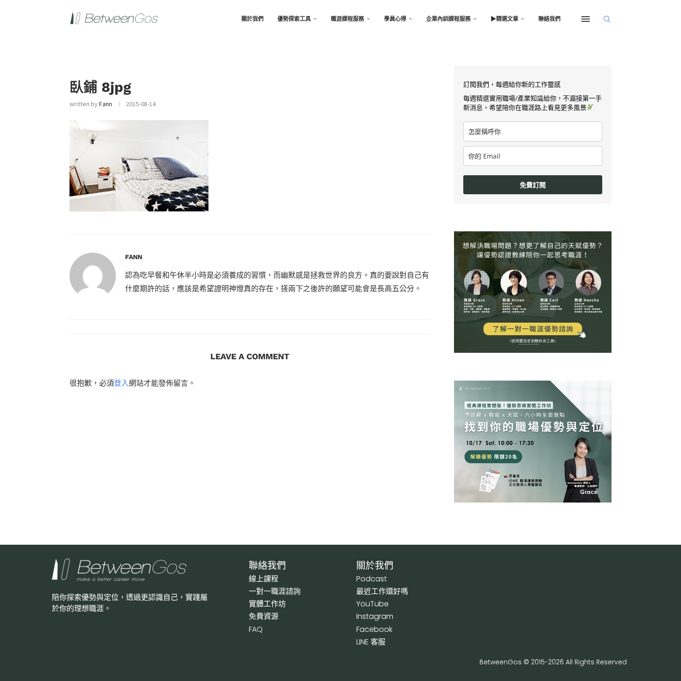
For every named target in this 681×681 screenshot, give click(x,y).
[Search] (607, 19)
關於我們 (252, 19)
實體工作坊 (267, 603)
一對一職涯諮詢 (275, 591)
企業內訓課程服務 (448, 19)
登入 (121, 383)
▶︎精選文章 (504, 19)
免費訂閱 (533, 184)
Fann (105, 104)
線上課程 (263, 578)
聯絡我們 (549, 19)
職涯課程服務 (347, 19)
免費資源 (263, 616)
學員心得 (395, 19)
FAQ (256, 629)
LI (370, 641)
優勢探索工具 (294, 19)
